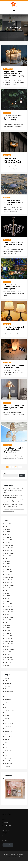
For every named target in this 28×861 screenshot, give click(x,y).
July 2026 (7, 526)
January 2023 (8, 638)
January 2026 (8, 542)
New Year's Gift (9, 731)
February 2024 (8, 604)
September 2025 (9, 553)
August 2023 (8, 620)
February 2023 (8, 636)
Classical (7, 689)
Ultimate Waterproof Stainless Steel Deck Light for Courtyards (13, 202)
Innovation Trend (9, 710)
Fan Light (7, 697)
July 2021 (7, 665)
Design (6, 694)
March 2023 (8, 633)
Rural (6, 747)
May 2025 (7, 564)
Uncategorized (8, 763)
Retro (6, 742)
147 (16, 467)
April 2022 (7, 654)
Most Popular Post (7, 834)
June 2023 (7, 625)
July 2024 (7, 590)
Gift (6, 707)
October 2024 (8, 582)
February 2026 (8, 540)
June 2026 (7, 529)
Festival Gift (8, 699)
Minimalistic (8, 726)
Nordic (6, 734)
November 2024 (9, 580)
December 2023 (9, 609)
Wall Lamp (7, 766)
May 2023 (7, 628)
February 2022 (8, 657)
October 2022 (8, 646)
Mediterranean (9, 723)
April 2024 (7, 598)
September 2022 (9, 649)
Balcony (7, 678)
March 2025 (8, 569)
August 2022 (8, 652)
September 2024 (9, 585)
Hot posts (5, 836)
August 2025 (8, 556)
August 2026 (8, 524)
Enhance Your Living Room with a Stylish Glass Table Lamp (13, 408)
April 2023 (7, 630)
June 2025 (7, 561)
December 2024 (9, 577)
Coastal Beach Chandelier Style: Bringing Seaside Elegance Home (13, 450)
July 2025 (7, 558)
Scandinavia (8, 750)
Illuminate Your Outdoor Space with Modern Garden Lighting (12, 118)
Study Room (8, 753)
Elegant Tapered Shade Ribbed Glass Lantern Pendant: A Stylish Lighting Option (13, 75)
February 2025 (8, 572)
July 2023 (7, 622)
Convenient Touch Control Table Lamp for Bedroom (13, 328)
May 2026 (7, 532)
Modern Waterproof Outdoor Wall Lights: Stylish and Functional (12, 160)
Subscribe (8, 845)
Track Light (7, 761)
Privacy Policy (7, 825)
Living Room (8, 721)
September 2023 (9, 617)
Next (20, 467)
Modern (7, 729)
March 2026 (8, 537)
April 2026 (7, 534)
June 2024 (7, 593)
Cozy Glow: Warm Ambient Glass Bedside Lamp (13, 366)
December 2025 (9, 545)
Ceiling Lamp (8, 683)
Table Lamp (8, 758)
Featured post (6, 830)
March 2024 (8, 601)
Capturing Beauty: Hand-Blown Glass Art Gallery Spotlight (13, 245)
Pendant (7, 739)
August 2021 (8, 662)
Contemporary (9, 691)
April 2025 (7, 566)
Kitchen (7, 715)
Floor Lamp (8, 702)
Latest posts (5, 832)
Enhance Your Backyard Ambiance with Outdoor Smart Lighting (12, 287)
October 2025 (8, 550)
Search (5, 473)
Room (6, 745)
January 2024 (8, 606)
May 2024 (7, 596)
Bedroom (7, 681)
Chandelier (7, 686)
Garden (7, 705)
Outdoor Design (9, 737)
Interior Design (8, 713)
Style (6, 755)
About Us (6, 822)
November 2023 (9, 612)
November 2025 (9, 548)
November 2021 (9, 660)
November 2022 (9, 644)
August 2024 (8, 588)
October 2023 (8, 614)
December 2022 (9, 641)
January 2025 (8, 574)
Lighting (7, 718)
